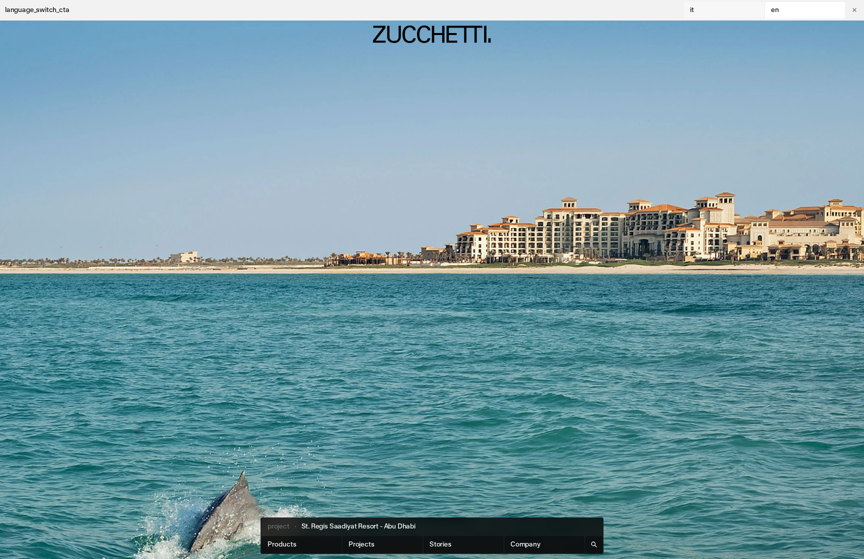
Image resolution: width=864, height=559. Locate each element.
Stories (441, 544)
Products (282, 544)
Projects (361, 544)
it (692, 10)
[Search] (594, 544)
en (775, 10)
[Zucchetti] (432, 34)
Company (525, 544)
